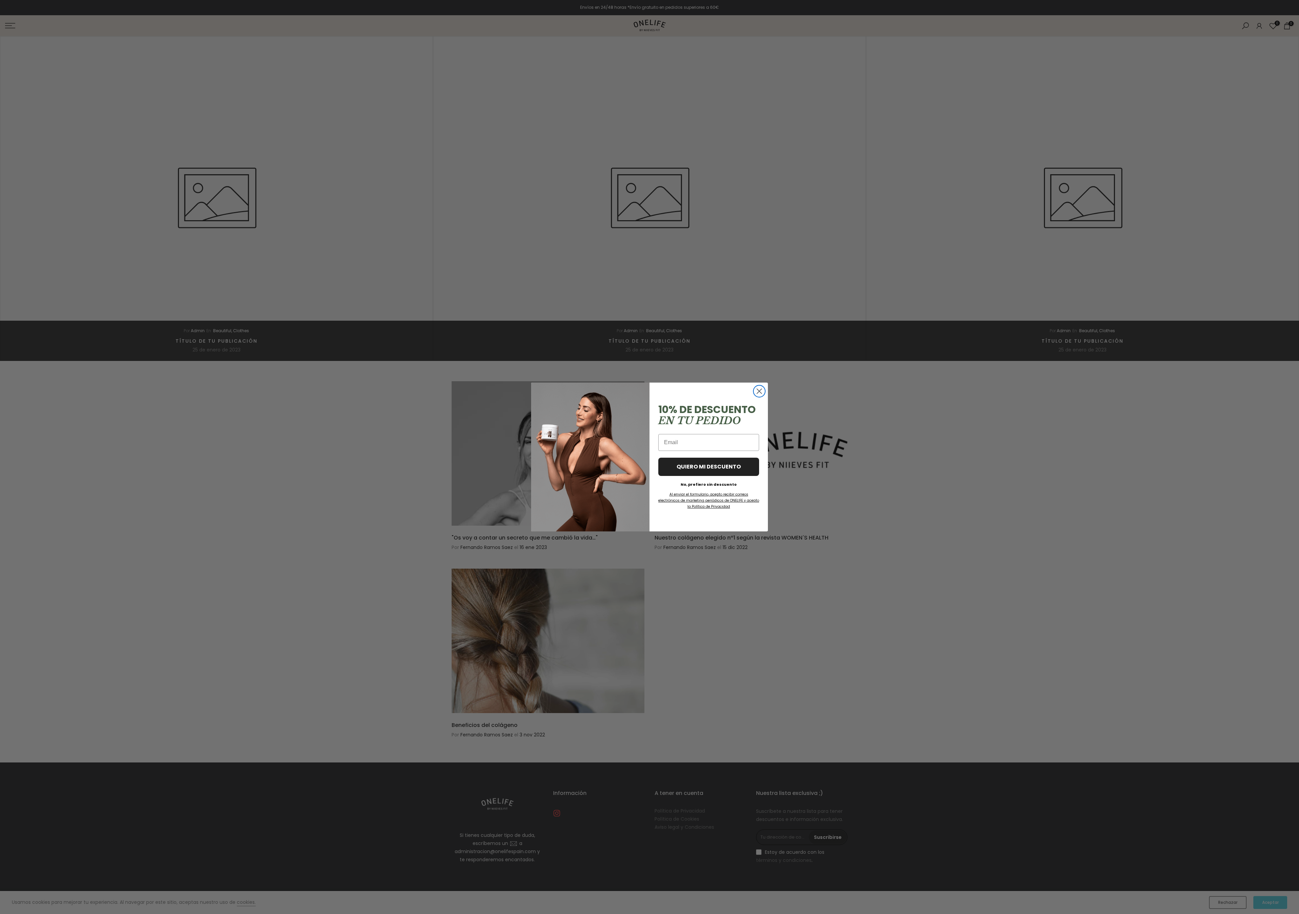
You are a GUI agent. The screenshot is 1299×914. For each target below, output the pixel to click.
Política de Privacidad (711, 506)
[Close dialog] (759, 391)
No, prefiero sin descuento (709, 483)
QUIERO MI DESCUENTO (709, 467)
